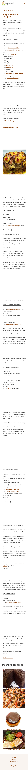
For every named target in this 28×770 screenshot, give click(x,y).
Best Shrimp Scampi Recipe (14, 709)
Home (14, 757)
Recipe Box (14, 766)
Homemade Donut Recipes (14, 729)
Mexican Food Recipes (14, 749)
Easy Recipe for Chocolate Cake (14, 688)
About (14, 759)
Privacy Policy (14, 761)
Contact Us (14, 764)
